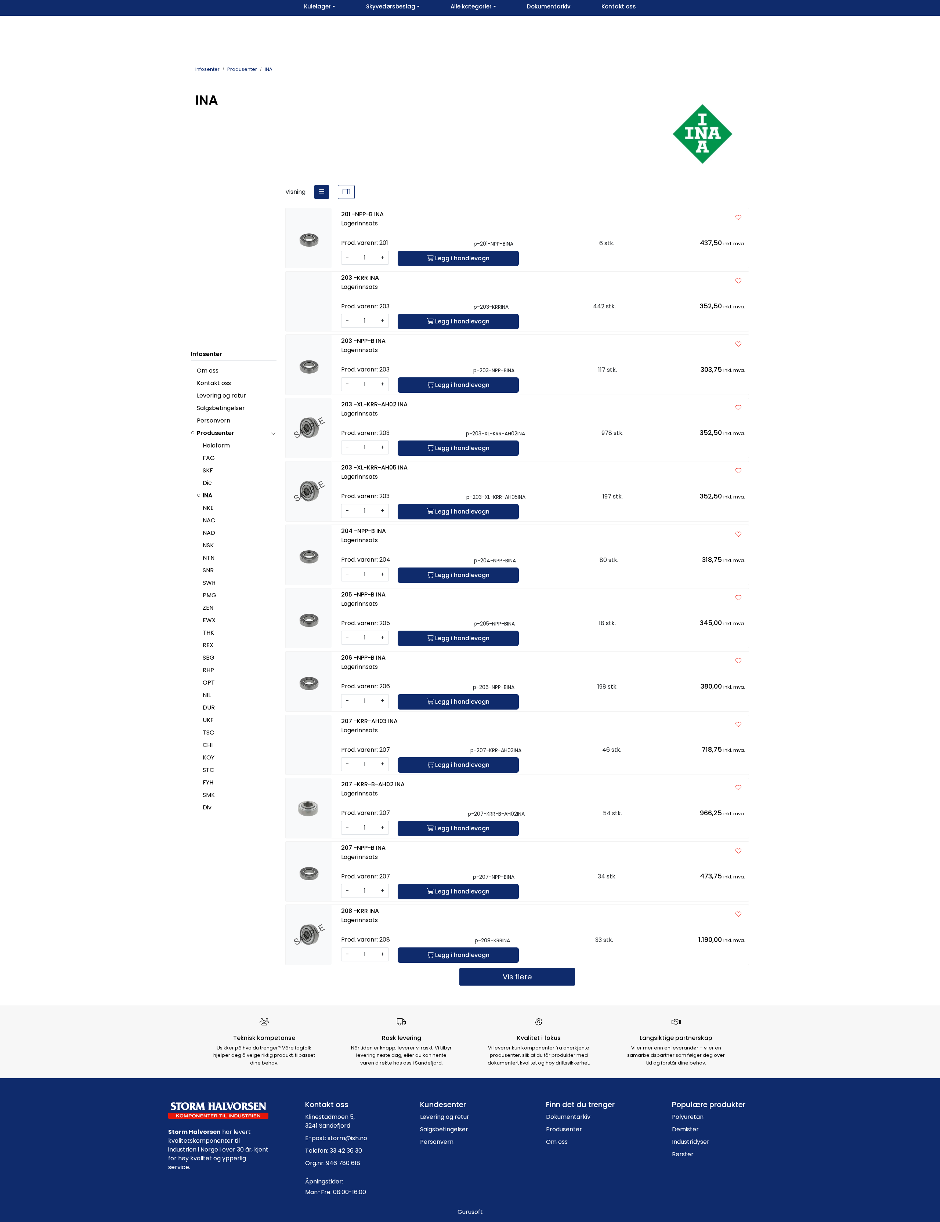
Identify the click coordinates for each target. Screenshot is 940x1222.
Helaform (216, 445)
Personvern (213, 420)
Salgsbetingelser (221, 408)
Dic (207, 483)
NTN (208, 558)
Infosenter (206, 354)
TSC (208, 732)
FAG (209, 458)
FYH (208, 782)
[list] (321, 192)
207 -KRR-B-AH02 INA (373, 784)
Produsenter (215, 433)
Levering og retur (221, 395)
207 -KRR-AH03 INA (369, 721)
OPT (209, 682)
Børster (683, 1154)
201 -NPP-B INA (362, 214)
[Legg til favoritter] (738, 217)
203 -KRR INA (360, 277)
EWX (209, 620)
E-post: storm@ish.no (336, 1138)
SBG (208, 657)
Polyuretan (688, 1117)
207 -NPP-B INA (363, 848)
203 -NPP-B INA (363, 341)
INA (207, 495)
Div (207, 807)
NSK (208, 545)
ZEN (208, 607)
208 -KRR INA (360, 911)
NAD (209, 533)
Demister (685, 1129)
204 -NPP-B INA (363, 531)
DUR (209, 707)
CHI (208, 745)
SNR (208, 570)
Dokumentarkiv (568, 1117)
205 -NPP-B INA (363, 594)
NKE (208, 508)
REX (208, 645)
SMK (209, 795)
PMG (209, 595)
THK (208, 632)
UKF (208, 720)
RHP (208, 670)
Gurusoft (470, 1212)
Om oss (207, 370)
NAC (209, 520)
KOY (208, 757)
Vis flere (517, 977)
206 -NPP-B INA (363, 657)
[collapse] (273, 433)
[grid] (346, 192)
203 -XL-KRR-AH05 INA (374, 467)
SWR (209, 583)
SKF (208, 470)
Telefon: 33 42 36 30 (333, 1150)
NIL (207, 695)
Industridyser (690, 1142)
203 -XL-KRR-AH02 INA (374, 404)
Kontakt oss (214, 383)
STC (208, 770)
